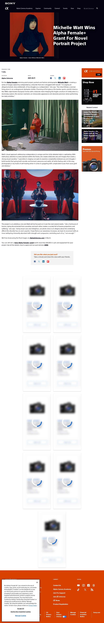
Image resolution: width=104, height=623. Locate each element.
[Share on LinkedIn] (59, 78)
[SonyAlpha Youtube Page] (78, 585)
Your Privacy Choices (59, 614)
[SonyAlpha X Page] (85, 590)
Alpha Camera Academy (24, 8)
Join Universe (59, 597)
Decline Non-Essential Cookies (21, 611)
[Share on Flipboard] (64, 78)
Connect (57, 8)
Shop (79, 8)
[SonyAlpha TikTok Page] (78, 590)
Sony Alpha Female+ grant (24, 243)
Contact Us (57, 585)
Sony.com (96, 612)
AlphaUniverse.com (37, 238)
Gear (72, 8)
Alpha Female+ (12, 82)
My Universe (89, 8)
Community (47, 8)
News (57, 600)
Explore (38, 8)
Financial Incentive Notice (83, 614)
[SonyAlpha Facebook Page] (88, 585)
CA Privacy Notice (48, 614)
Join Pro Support (59, 593)
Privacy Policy (33, 605)
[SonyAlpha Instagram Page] (83, 585)
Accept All (20, 608)
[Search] (97, 8)
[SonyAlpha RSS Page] (92, 590)
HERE (46, 245)
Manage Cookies (20, 615)
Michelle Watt (63, 82)
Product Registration (60, 604)
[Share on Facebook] (51, 78)
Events (65, 8)
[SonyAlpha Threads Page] (93, 585)
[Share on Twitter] (55, 78)
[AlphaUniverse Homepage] (7, 8)
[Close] (37, 582)
